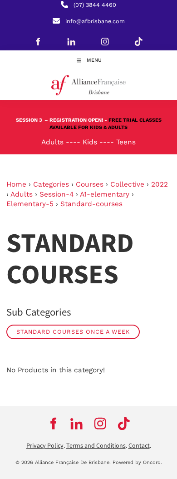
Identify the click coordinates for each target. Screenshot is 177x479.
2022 (159, 184)
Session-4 (56, 194)
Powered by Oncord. (137, 462)
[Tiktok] (138, 41)
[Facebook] (37, 41)
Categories (51, 184)
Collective (127, 184)
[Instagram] (104, 41)
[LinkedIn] (71, 41)
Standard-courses (91, 204)
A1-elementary (104, 194)
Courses (89, 184)
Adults (21, 194)
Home (16, 184)
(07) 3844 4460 (95, 4)
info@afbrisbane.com (95, 21)
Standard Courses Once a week (73, 331)
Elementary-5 (30, 204)
